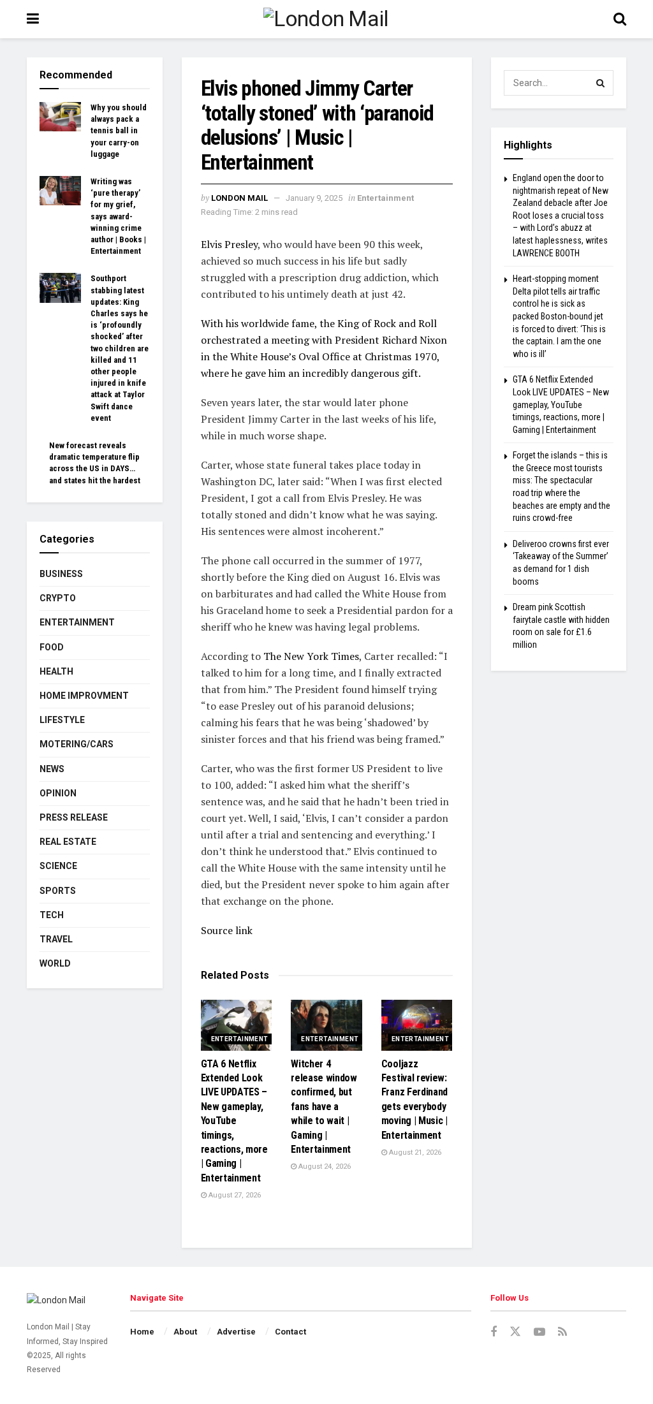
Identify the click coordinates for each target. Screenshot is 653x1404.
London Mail (239, 198)
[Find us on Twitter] (515, 1332)
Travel (56, 939)
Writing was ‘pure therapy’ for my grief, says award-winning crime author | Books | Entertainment (118, 216)
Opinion (58, 793)
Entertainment (385, 198)
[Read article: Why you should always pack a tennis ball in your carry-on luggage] (60, 116)
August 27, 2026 (234, 1195)
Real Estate (68, 842)
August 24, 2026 (324, 1166)
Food (52, 647)
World (55, 963)
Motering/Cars (77, 744)
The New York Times (311, 656)
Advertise (236, 1331)
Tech (52, 915)
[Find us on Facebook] (493, 1332)
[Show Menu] (33, 19)
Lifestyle (62, 720)
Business (61, 574)
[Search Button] (619, 19)
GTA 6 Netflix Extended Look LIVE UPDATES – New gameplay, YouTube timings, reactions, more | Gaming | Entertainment (234, 1121)
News (52, 769)
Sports (58, 891)
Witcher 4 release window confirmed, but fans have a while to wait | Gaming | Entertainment (324, 1106)
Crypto (58, 598)
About (185, 1331)
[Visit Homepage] (326, 19)
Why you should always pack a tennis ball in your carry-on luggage (119, 131)
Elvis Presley (229, 244)
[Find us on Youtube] (539, 1332)
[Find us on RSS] (562, 1332)
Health (56, 671)
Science (58, 866)
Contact (290, 1331)
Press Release (74, 817)
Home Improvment (84, 696)
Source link (227, 930)
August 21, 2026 (414, 1152)
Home (142, 1331)
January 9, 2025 (314, 198)
